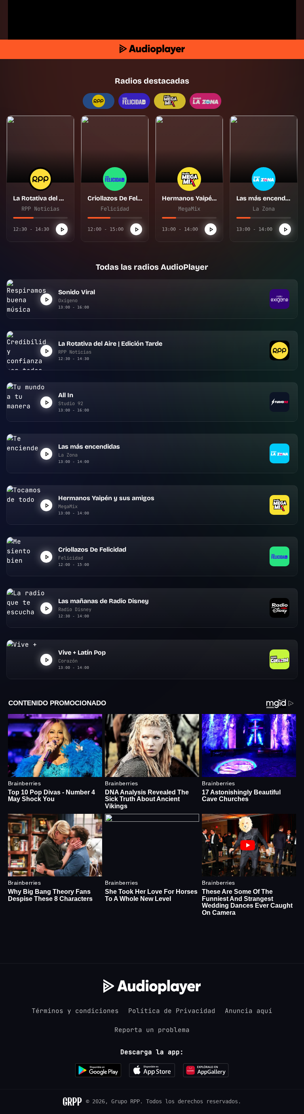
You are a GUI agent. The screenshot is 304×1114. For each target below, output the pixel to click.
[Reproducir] (62, 229)
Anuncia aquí (248, 1011)
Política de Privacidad (171, 1011)
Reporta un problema (152, 1030)
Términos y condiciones (75, 1011)
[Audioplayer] (152, 49)
